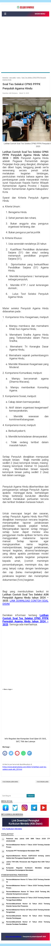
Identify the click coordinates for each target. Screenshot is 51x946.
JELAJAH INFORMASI (13, 936)
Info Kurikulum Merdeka (12, 829)
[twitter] (11, 753)
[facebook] (4, 753)
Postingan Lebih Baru (10, 781)
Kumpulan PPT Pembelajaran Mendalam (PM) (22, 851)
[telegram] (29, 753)
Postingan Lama (42, 781)
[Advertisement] (25, 45)
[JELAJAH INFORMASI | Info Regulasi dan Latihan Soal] (25, 7)
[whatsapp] (23, 753)
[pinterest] (17, 753)
